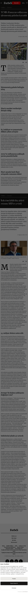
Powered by (23, 591)
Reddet (14, 578)
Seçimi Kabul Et (14, 583)
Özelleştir (14, 588)
